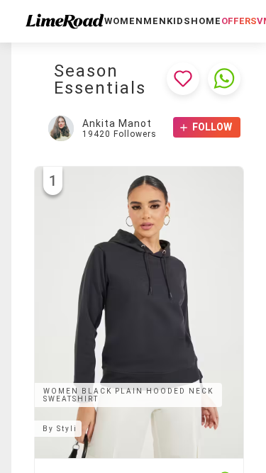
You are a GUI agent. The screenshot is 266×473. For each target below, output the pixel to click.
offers (239, 21)
